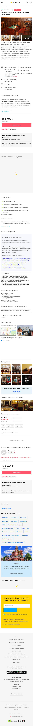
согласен (9, 614)
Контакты (16, 709)
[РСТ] (23, 721)
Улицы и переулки (7, 539)
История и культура (7, 528)
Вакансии (19, 707)
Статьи (16, 637)
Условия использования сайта (16, 654)
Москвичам (25, 535)
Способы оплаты (16, 659)
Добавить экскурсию (16, 693)
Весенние (27, 532)
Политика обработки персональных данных (16, 656)
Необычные (14, 517)
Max (20, 686)
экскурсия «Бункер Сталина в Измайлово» (14, 267)
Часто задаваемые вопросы (16, 639)
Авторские (5, 521)
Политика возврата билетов (16, 648)
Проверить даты (16, 125)
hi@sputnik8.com (16, 688)
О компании (9, 705)
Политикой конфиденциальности (11, 624)
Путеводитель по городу (16, 573)
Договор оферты (16, 651)
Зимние (4, 532)
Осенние (11, 532)
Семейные (23, 517)
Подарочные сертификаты (16, 642)
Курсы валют (16, 662)
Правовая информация (10, 707)
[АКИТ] (19, 721)
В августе (19, 532)
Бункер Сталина (6, 508)
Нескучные (14, 521)
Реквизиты (26, 707)
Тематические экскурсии (14, 524)
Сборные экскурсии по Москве (10, 535)
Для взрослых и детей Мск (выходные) (12, 542)
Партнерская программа (20, 705)
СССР (3, 524)
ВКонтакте (14, 686)
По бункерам (23, 521)
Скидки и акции (16, 645)
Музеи (17, 528)
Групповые (5, 517)
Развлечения (25, 528)
